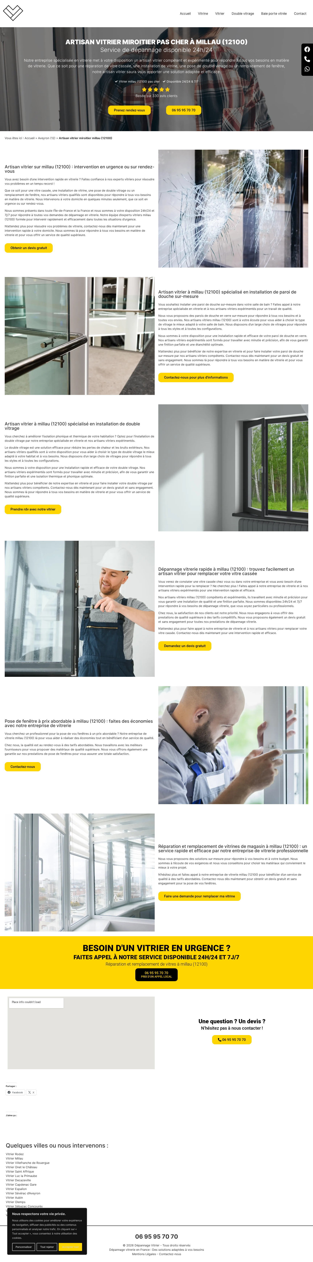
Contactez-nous (170, 1254)
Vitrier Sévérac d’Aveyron (23, 1193)
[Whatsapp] (307, 69)
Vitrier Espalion (16, 1189)
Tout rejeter (47, 1246)
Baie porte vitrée (274, 13)
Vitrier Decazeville (18, 1180)
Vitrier (219, 13)
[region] (47, 1231)
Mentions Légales (144, 1254)
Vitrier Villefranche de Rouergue (27, 1163)
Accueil (185, 13)
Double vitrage (243, 13)
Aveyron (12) (46, 138)
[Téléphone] (307, 59)
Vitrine (203, 13)
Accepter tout (70, 1246)
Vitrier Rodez (15, 1154)
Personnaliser (24, 1246)
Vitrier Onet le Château (21, 1167)
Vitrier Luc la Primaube (21, 1176)
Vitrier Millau (14, 1158)
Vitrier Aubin (14, 1197)
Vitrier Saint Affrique (20, 1171)
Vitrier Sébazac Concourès (24, 1206)
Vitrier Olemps (15, 1202)
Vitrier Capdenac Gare (21, 1184)
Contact (300, 13)
